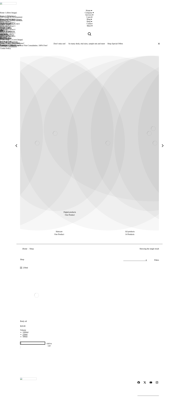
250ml (25, 334)
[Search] (157, 393)
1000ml (25, 332)
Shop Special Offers (115, 44)
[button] (16, 146)
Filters (156, 260)
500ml (25, 337)
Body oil (23, 321)
